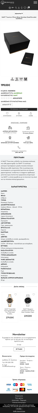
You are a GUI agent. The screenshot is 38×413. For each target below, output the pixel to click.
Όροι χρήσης (19, 398)
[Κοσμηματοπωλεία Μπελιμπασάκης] (7, 2)
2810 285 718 (19, 152)
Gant (15, 95)
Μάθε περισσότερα (19, 411)
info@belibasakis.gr (8, 366)
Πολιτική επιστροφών (19, 402)
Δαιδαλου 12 (6, 104)
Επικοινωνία (19, 396)
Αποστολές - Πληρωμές (19, 400)
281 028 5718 (9, 362)
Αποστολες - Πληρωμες (19, 122)
